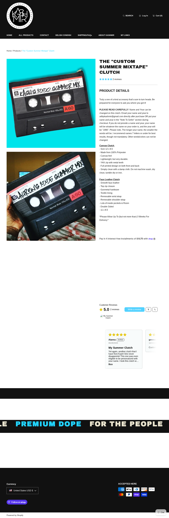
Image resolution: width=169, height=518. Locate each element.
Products (17, 51)
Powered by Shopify (15, 515)
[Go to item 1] (107, 321)
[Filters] (148, 309)
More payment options (128, 292)
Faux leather (120, 260)
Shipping (103, 232)
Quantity (103, 269)
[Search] (124, 15)
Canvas (105, 260)
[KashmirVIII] (20, 16)
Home (9, 51)
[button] (128, 15)
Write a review (134, 309)
